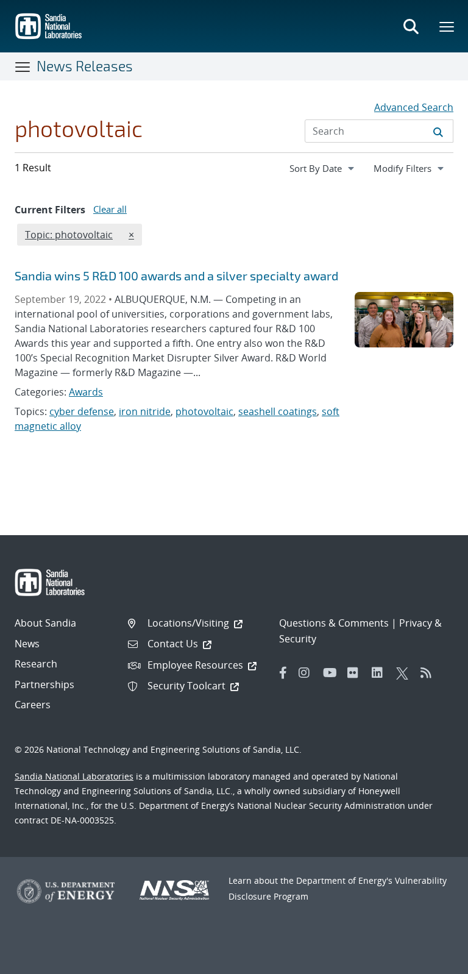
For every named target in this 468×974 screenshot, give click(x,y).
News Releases (85, 65)
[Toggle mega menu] (447, 26)
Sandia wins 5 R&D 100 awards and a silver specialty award (176, 275)
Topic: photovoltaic (68, 234)
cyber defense (81, 411)
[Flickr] (356, 673)
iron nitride (145, 411)
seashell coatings (277, 411)
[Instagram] (308, 673)
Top (432, 960)
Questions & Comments (334, 623)
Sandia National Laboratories (74, 776)
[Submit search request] (438, 131)
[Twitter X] (405, 673)
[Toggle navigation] (23, 66)
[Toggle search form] (410, 26)
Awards (86, 392)
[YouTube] (332, 673)
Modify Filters (413, 168)
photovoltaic (204, 411)
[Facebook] (283, 673)
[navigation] (323, 168)
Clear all (110, 209)
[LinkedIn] (381, 673)
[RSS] (429, 673)
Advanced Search (413, 107)
